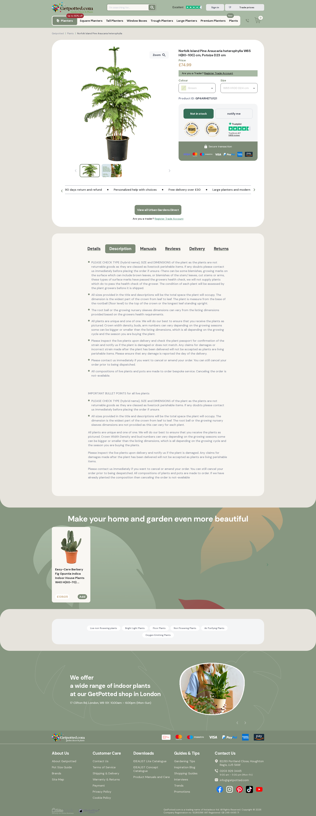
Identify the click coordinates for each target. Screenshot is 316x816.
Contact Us (100, 761)
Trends (179, 786)
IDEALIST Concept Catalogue (145, 769)
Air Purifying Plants (214, 628)
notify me (234, 114)
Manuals (148, 248)
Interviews (181, 779)
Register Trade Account (218, 73)
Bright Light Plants (135, 628)
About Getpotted (64, 761)
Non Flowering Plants (185, 628)
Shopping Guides (186, 773)
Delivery (197, 248)
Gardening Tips (184, 761)
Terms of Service (104, 767)
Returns (221, 248)
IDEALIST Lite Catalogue (149, 761)
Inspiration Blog (184, 767)
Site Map (58, 779)
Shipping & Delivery (106, 773)
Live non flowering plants (103, 628)
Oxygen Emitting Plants (158, 635)
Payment (99, 786)
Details (94, 248)
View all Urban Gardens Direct (158, 210)
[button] (61, 191)
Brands (56, 773)
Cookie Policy (102, 798)
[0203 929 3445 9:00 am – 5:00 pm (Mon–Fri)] (247, 21)
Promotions (182, 792)
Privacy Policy (102, 792)
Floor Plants (159, 628)
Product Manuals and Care (151, 777)
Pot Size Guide (62, 767)
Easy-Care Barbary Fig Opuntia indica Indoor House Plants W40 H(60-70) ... (69, 575)
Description (120, 248)
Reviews (173, 248)
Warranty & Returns (106, 779)
